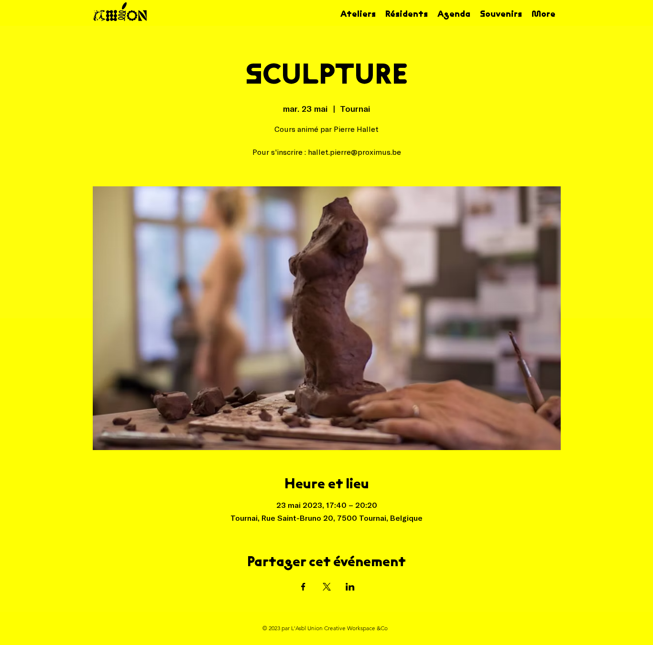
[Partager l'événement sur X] (326, 587)
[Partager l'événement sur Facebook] (303, 587)
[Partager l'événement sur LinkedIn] (350, 587)
